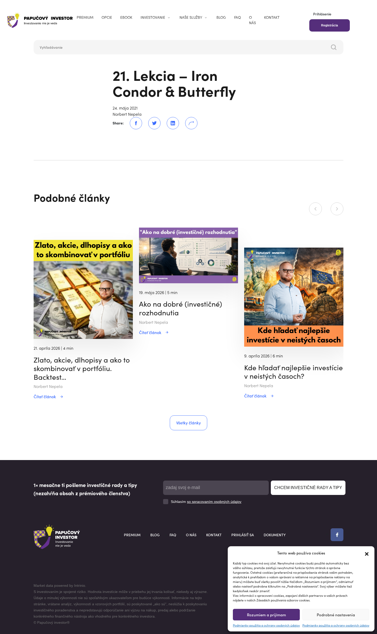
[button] (366, 552)
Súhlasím (206, 502)
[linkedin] (170, 123)
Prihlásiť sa (242, 534)
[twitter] (151, 123)
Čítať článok (45, 396)
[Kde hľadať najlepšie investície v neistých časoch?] (293, 296)
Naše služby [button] (191, 17)
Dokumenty (275, 534)
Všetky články (188, 422)
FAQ (237, 17)
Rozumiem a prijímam (266, 614)
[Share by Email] (188, 123)
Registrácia (329, 25)
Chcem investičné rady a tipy (308, 487)
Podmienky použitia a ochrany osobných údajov (266, 625)
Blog (221, 17)
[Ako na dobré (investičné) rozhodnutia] (188, 254)
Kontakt (272, 17)
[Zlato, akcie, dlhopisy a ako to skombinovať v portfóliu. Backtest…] (83, 288)
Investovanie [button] (153, 17)
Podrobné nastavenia (336, 614)
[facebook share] (133, 123)
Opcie (107, 17)
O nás (252, 20)
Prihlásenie (322, 13)
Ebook (126, 17)
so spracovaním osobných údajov (214, 502)
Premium (85, 17)
